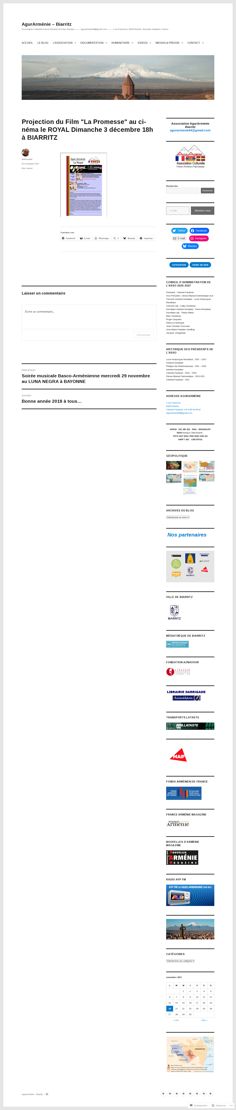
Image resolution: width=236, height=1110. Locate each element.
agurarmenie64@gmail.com (190, 130)
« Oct (176, 1020)
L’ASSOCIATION (62, 42)
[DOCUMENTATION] (183, 1093)
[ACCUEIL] (163, 1093)
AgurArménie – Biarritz (47, 24)
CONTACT (194, 42)
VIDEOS (143, 42)
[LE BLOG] (170, 1093)
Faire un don (200, 264)
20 (170, 1008)
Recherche (172, 186)
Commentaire (143, 334)
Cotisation (179, 264)
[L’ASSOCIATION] (176, 1093)
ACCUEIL (27, 42)
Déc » (205, 1020)
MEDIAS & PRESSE (167, 42)
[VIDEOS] (197, 1093)
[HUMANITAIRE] (190, 1093)
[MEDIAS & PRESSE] (203, 1093)
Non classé (27, 168)
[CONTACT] (210, 1093)
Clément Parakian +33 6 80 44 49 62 (183, 409)
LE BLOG (42, 42)
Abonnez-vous (202, 210)
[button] (174, 466)
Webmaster (27, 159)
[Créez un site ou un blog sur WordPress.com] (47, 1094)
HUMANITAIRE (120, 42)
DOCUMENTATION (91, 42)
